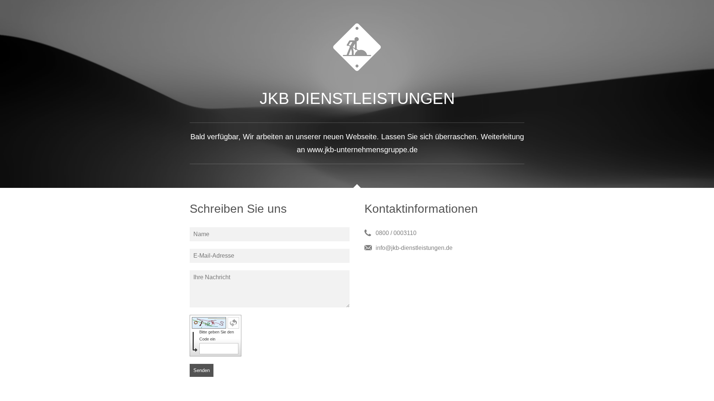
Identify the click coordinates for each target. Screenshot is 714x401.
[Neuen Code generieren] (233, 323)
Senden (201, 370)
